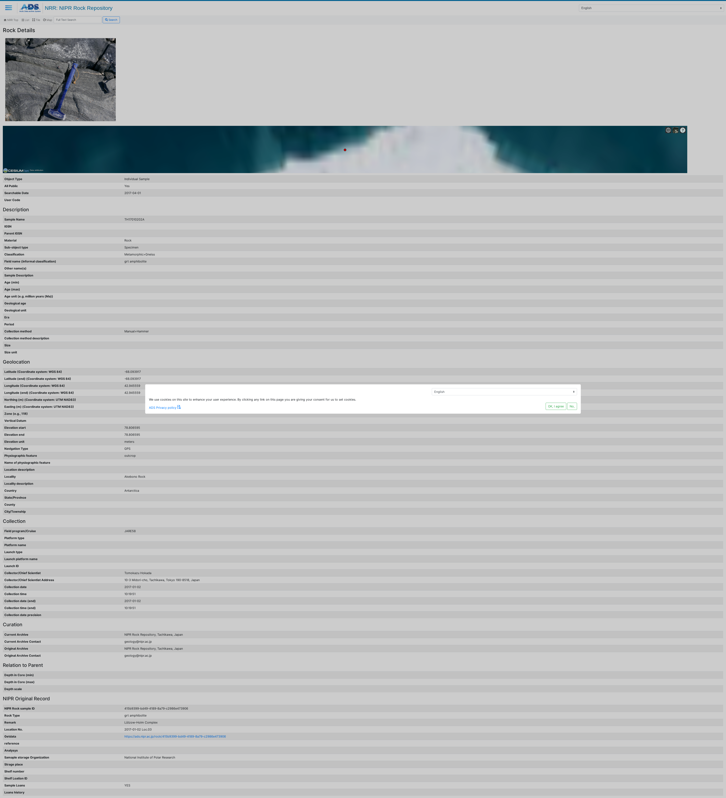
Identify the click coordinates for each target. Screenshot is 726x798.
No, (572, 406)
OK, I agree (556, 406)
